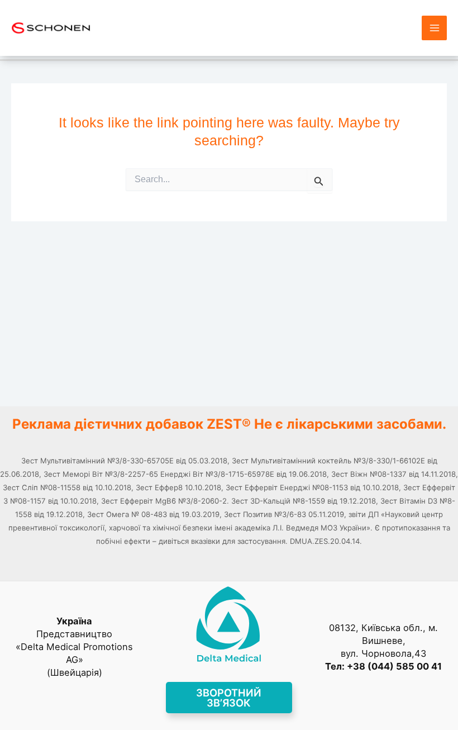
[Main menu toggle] (434, 28)
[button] (229, 697)
